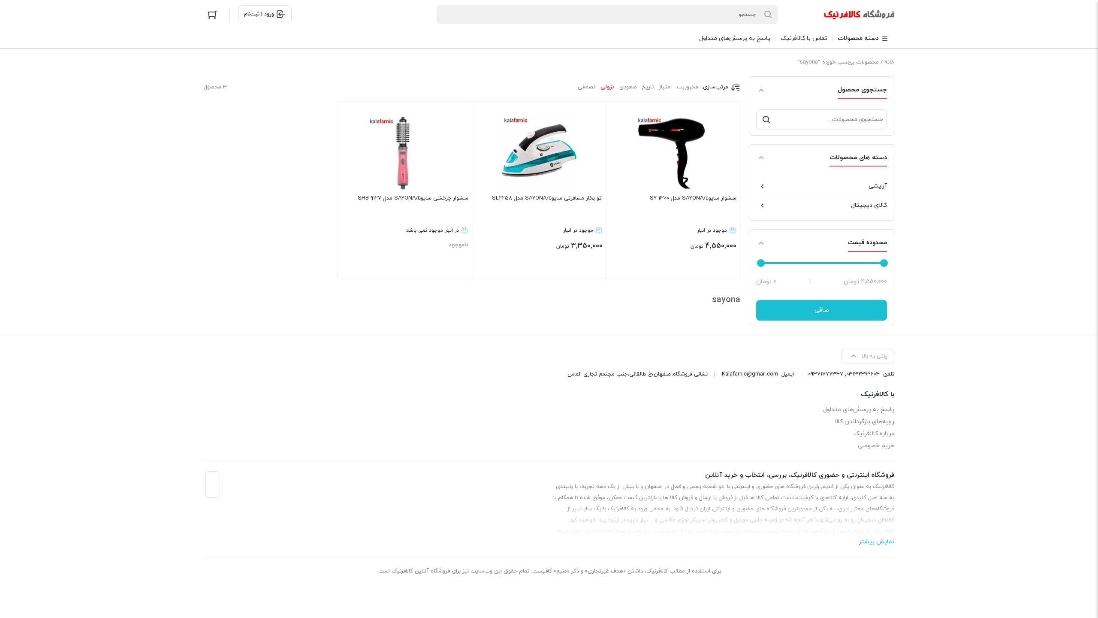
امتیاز (665, 87)
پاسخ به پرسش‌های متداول (858, 410)
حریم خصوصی (876, 446)
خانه (889, 62)
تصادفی (586, 87)
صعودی (627, 87)
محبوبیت (687, 87)
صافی (821, 310)
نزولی (607, 87)
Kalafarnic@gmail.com (750, 374)
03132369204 (863, 374)
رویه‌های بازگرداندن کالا (864, 422)
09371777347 (825, 374)
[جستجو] (766, 119)
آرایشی (878, 186)
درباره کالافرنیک (874, 434)
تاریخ (648, 87)
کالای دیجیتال (869, 205)
